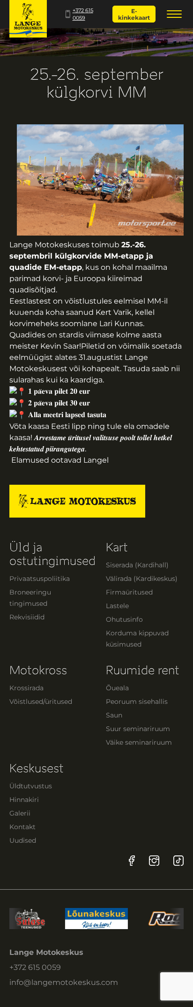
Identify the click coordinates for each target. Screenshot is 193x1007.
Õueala (117, 688)
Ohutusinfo (124, 619)
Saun (114, 715)
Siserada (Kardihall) (137, 565)
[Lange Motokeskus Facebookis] (132, 860)
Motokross (38, 670)
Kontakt (22, 827)
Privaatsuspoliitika (39, 578)
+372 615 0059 (83, 14)
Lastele (117, 606)
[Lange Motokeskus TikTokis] (178, 860)
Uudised (22, 840)
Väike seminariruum (139, 742)
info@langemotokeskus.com (63, 982)
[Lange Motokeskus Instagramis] (154, 860)
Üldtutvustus (30, 786)
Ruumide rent (142, 670)
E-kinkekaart (134, 14)
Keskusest (36, 768)
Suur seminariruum (138, 729)
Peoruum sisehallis (137, 701)
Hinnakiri (24, 799)
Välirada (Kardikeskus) (142, 578)
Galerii (19, 813)
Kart (117, 547)
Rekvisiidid (27, 617)
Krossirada (26, 688)
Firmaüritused (129, 592)
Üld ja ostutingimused (52, 554)
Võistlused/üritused (40, 701)
